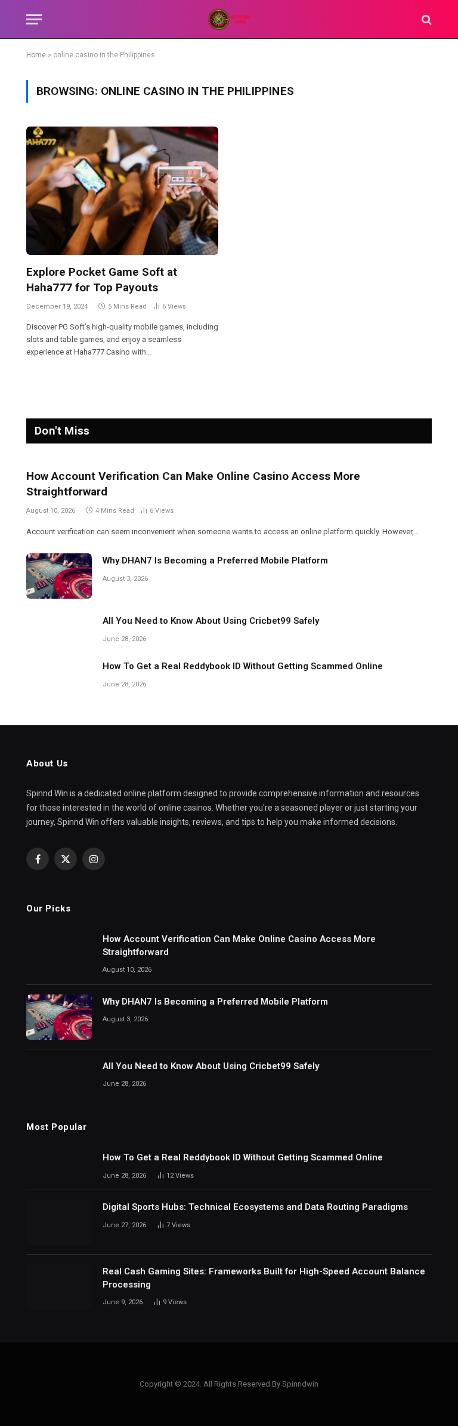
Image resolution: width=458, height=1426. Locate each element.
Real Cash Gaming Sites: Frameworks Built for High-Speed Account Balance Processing (264, 1277)
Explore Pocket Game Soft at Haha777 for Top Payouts (101, 279)
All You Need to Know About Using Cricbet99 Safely (211, 620)
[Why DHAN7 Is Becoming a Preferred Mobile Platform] (59, 576)
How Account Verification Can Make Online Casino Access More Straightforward (193, 483)
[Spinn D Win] (229, 19)
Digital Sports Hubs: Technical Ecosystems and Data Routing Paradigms (255, 1207)
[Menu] (34, 19)
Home (36, 55)
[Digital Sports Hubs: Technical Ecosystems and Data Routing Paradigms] (59, 1222)
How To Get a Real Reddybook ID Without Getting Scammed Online (243, 666)
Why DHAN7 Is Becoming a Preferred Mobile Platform (215, 560)
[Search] (425, 19)
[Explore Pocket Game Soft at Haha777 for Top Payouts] (122, 191)
